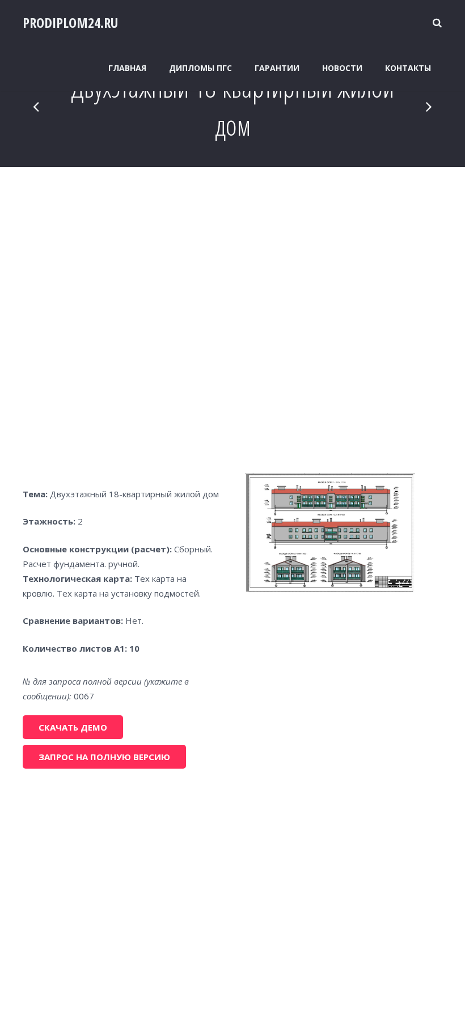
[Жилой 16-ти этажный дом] (428, 106)
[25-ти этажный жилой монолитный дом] (37, 106)
